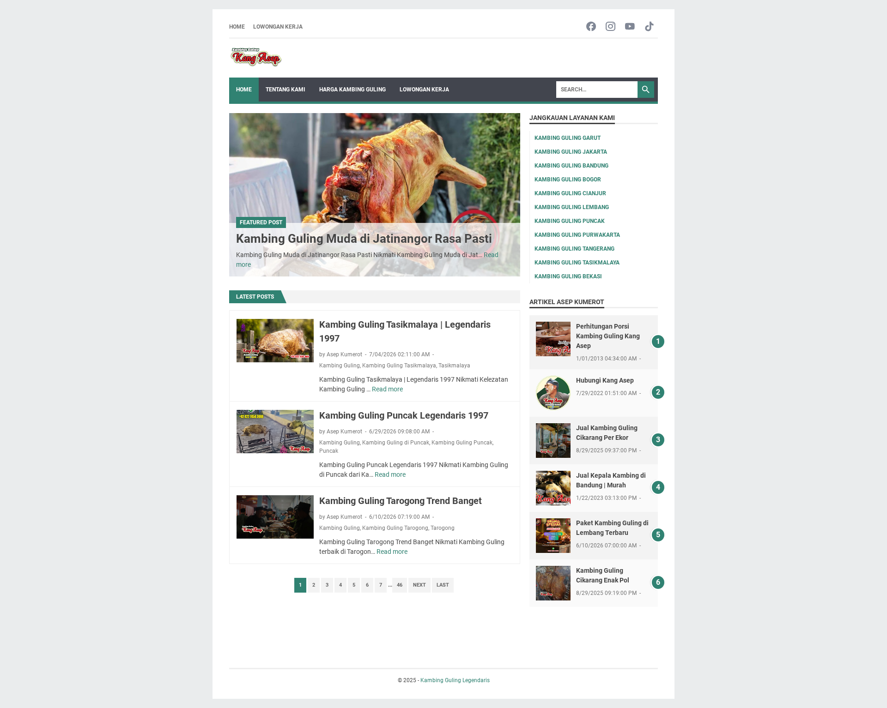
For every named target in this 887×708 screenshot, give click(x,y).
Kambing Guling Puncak (461, 442)
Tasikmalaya (454, 365)
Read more (387, 389)
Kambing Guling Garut (568, 138)
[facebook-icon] (591, 27)
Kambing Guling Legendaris (455, 680)
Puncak (328, 451)
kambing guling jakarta (571, 152)
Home (237, 27)
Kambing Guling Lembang (572, 207)
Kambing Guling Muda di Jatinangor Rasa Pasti (364, 239)
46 (399, 585)
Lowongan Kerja (278, 27)
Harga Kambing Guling (352, 89)
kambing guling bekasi (568, 276)
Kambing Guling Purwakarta (577, 235)
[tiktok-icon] (649, 27)
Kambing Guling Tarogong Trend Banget (400, 500)
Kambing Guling (339, 365)
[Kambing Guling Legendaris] (256, 58)
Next (419, 585)
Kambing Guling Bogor (568, 179)
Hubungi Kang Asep (605, 380)
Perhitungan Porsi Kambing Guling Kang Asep (608, 336)
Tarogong (443, 528)
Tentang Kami (285, 89)
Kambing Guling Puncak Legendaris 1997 (403, 415)
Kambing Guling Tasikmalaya (399, 365)
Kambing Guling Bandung (571, 165)
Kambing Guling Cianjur (570, 193)
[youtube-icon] (630, 27)
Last (443, 585)
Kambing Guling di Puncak (395, 442)
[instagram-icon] (610, 27)
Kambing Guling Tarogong (395, 528)
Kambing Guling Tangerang (574, 249)
